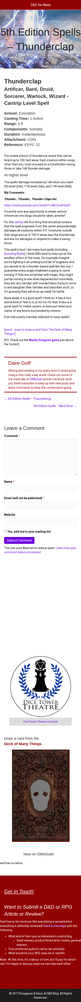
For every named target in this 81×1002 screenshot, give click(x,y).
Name (9, 481)
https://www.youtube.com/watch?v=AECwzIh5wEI (37, 205)
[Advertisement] (40, 605)
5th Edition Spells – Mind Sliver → (55, 406)
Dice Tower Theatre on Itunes (40, 721)
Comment (12, 436)
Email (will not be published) (24, 498)
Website (9, 514)
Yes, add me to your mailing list (29, 531)
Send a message (54, 926)
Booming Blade (14, 253)
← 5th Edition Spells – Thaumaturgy (27, 398)
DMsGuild (36, 379)
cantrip (18, 222)
